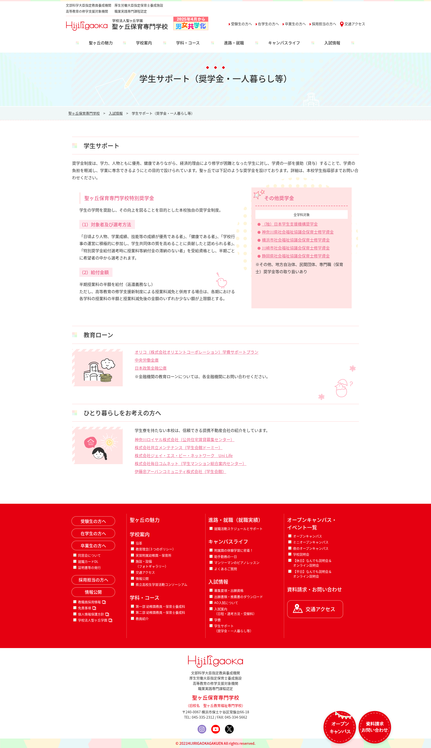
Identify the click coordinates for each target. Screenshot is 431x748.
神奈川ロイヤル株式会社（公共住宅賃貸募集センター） (184, 439)
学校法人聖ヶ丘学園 (92, 620)
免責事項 (84, 607)
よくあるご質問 (225, 568)
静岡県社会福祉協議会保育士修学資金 (296, 256)
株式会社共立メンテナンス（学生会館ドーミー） (178, 447)
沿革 (139, 543)
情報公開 (93, 592)
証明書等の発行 (89, 567)
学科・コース (188, 43)
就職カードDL (88, 561)
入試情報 (332, 43)
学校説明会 (301, 554)
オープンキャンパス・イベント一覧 (312, 523)
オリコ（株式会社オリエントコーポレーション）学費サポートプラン (196, 352)
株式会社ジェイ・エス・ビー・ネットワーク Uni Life (184, 455)
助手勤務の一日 (225, 556)
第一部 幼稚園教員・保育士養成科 (160, 606)
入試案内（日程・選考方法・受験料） (235, 611)
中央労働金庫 (147, 360)
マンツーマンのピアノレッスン (236, 562)
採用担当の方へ (324, 23)
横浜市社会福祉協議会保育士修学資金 (296, 240)
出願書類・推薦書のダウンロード (238, 596)
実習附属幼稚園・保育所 (153, 555)
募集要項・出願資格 (228, 590)
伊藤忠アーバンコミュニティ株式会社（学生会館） (180, 471)
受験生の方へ (241, 23)
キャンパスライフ (284, 43)
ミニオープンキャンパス (310, 542)
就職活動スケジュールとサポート (238, 528)
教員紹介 (142, 618)
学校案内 (144, 43)
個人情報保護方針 (91, 614)
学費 (217, 619)
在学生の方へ (268, 23)
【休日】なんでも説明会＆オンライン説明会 (312, 563)
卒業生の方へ (295, 23)
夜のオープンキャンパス (310, 548)
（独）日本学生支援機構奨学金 (290, 224)
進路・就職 (234, 43)
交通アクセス (354, 23)
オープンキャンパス (307, 536)
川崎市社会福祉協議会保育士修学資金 (296, 248)
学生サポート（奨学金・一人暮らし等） (233, 628)
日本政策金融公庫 (151, 368)
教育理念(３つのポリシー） (156, 549)
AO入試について (226, 602)
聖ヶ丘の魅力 (101, 43)
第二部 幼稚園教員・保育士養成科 (160, 612)
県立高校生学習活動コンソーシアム (161, 584)
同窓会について (89, 555)
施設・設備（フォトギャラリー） (152, 564)
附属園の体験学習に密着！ (233, 550)
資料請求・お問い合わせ (314, 589)
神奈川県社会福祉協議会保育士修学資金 (298, 232)
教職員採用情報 (89, 601)
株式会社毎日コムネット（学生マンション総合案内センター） (190, 463)
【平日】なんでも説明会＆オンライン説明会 (312, 574)
